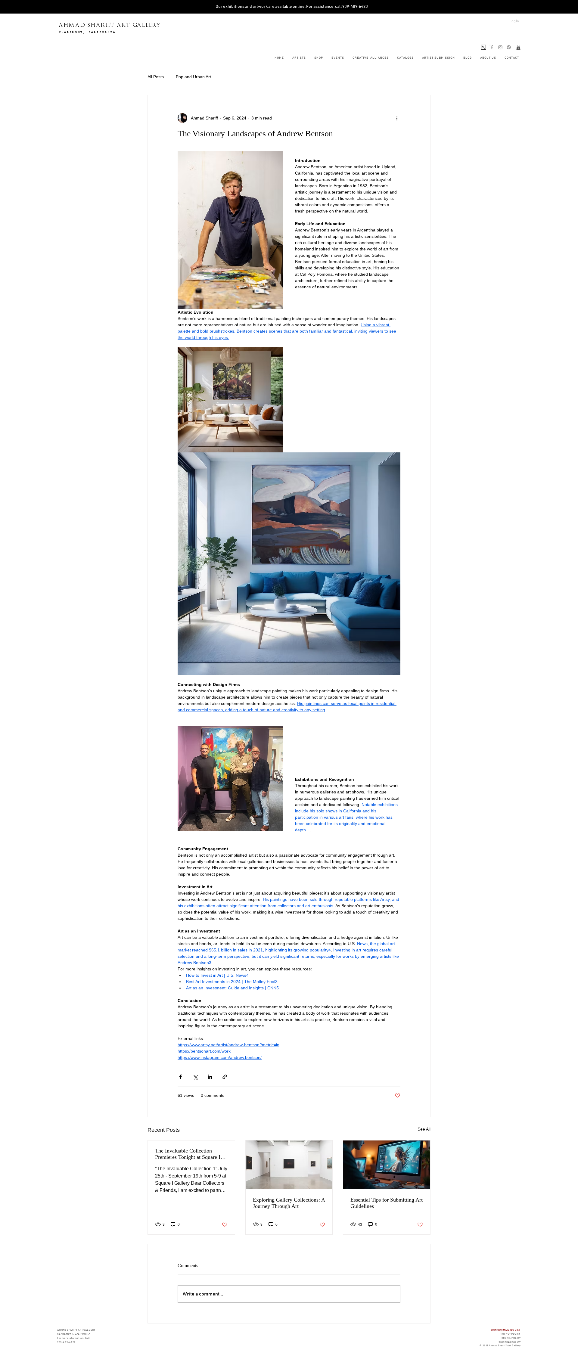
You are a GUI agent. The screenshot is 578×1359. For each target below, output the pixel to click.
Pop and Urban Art (193, 76)
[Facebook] (492, 47)
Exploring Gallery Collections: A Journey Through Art (289, 1203)
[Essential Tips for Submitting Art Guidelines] (386, 1164)
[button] (518, 47)
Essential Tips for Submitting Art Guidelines (386, 1203)
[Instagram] (500, 47)
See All (424, 1129)
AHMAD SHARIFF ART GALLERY (110, 25)
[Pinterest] (508, 47)
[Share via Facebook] (180, 1077)
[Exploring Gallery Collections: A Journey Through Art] (289, 1164)
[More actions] (396, 118)
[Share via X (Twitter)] (195, 1077)
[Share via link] (225, 1077)
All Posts (156, 76)
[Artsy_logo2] (483, 47)
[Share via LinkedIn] (210, 1077)
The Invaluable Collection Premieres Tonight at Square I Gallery (187, 1154)
